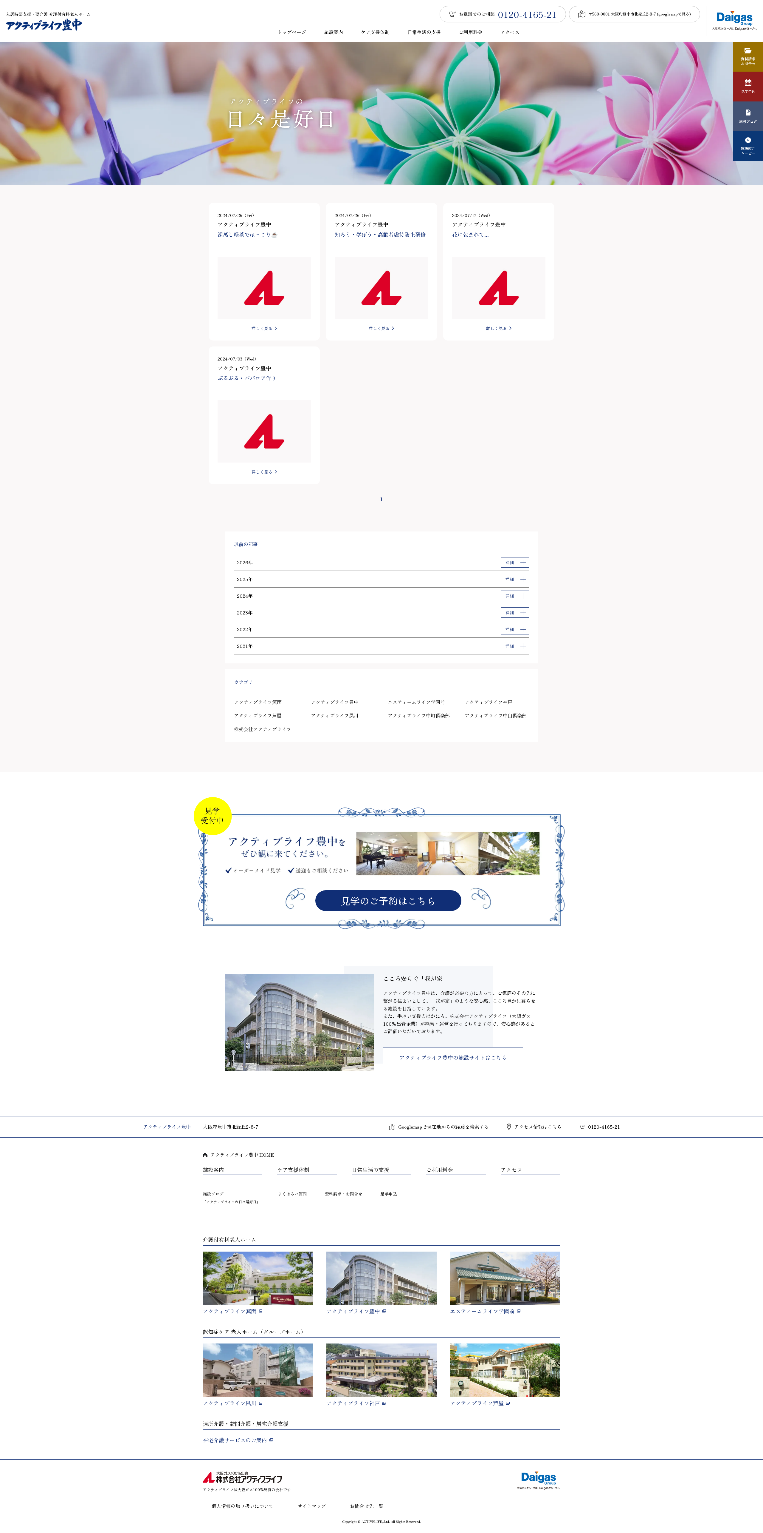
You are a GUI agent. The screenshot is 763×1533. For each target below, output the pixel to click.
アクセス (509, 32)
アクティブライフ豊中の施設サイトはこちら (453, 1057)
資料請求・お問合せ (343, 1194)
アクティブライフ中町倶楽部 (419, 715)
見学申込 (388, 1194)
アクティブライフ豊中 (335, 701)
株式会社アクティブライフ (262, 729)
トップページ (291, 32)
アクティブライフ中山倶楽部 (496, 715)
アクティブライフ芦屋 (258, 715)
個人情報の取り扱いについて (243, 1505)
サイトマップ (311, 1505)
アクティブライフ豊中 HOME (242, 1154)
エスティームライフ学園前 (416, 701)
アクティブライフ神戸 (488, 701)
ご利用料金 (471, 32)
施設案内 (333, 32)
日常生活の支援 (424, 32)
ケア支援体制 (375, 32)
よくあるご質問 (292, 1194)
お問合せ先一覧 (366, 1505)
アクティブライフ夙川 (335, 715)
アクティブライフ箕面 (258, 701)
